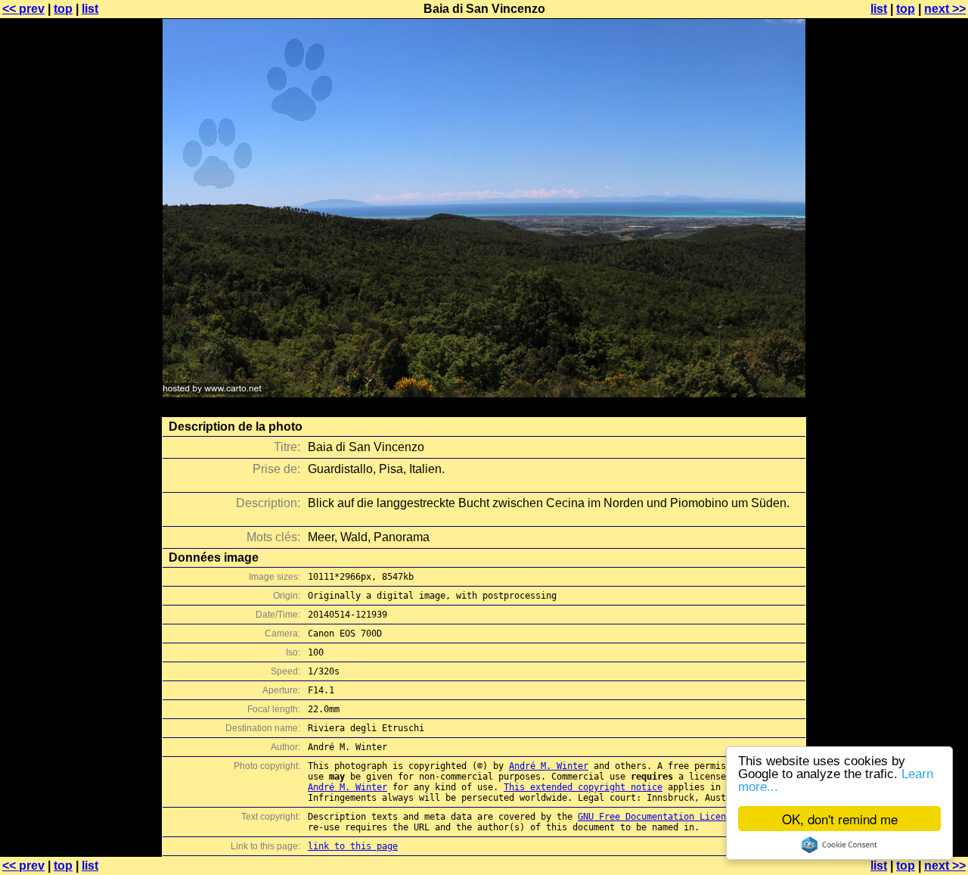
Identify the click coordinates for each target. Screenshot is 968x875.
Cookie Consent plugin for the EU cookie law (839, 844)
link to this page (353, 846)
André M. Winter (548, 766)
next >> (945, 8)
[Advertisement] (906, 375)
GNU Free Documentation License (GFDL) (676, 816)
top (63, 8)
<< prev (23, 8)
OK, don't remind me (840, 818)
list (90, 8)
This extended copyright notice (583, 787)
